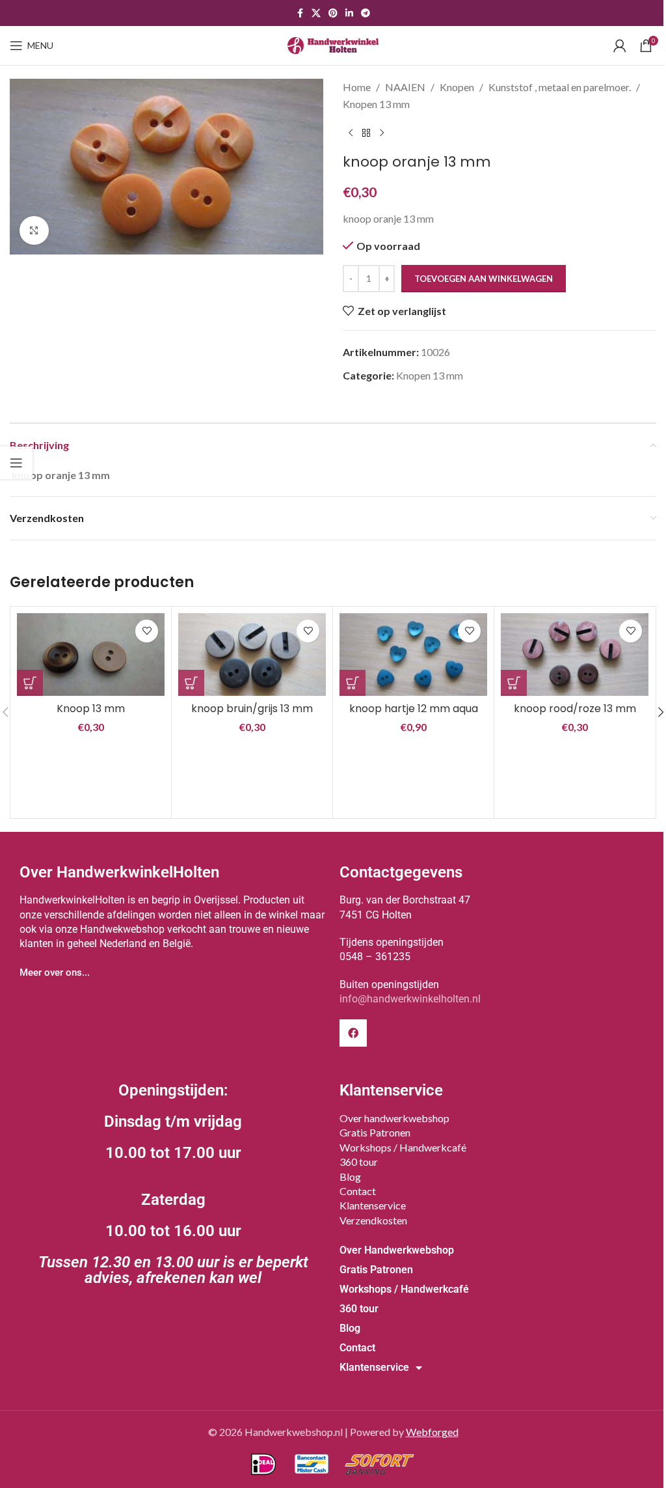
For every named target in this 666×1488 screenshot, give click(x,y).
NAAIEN (405, 87)
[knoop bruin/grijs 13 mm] (252, 654)
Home (357, 87)
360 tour (359, 1161)
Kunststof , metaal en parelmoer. (559, 87)
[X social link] (316, 13)
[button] (30, 683)
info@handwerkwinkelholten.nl (410, 999)
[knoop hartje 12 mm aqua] (413, 654)
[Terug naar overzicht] (366, 133)
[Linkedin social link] (349, 13)
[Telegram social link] (365, 13)
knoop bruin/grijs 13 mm (252, 708)
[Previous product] (350, 133)
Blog (350, 1176)
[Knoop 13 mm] (91, 654)
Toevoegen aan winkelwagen (483, 278)
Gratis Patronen (375, 1132)
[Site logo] (333, 44)
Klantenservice (373, 1205)
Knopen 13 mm (376, 104)
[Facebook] (353, 1033)
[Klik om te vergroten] (34, 230)
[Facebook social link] (300, 13)
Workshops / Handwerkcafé (403, 1147)
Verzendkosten (373, 1220)
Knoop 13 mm (91, 708)
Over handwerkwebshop (394, 1118)
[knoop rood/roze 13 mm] (574, 654)
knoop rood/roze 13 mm (575, 708)
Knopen (457, 87)
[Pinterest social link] (333, 13)
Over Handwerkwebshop (397, 1250)
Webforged (432, 1432)
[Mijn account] (620, 46)
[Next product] (382, 133)
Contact (358, 1191)
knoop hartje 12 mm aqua (413, 708)
